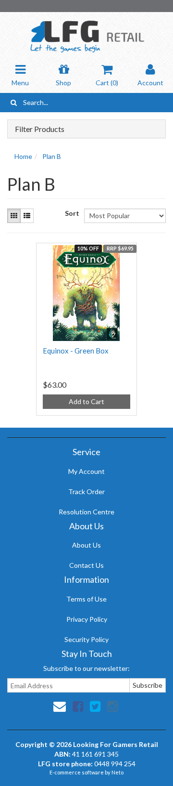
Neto (117, 772)
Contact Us (86, 565)
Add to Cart (86, 401)
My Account (86, 471)
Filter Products (39, 129)
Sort (71, 213)
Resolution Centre (86, 512)
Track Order (86, 491)
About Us (86, 545)
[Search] (13, 102)
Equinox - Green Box (76, 350)
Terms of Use (86, 599)
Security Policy (86, 639)
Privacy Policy (86, 619)
